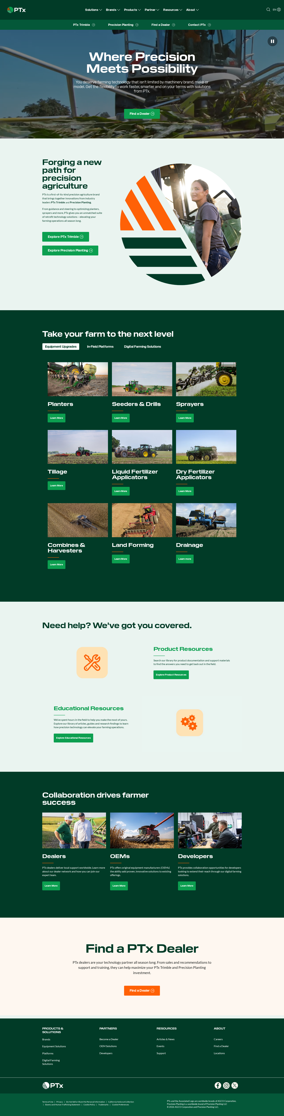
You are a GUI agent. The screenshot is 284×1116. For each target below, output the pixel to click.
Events (160, 1046)
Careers (218, 1039)
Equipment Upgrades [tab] (61, 346)
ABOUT (219, 1028)
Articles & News (166, 1039)
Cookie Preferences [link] (120, 1104)
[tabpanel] (142, 469)
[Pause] (272, 41)
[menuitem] (93, 10)
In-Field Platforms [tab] (100, 346)
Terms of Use (47, 1102)
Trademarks (103, 1104)
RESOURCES (167, 1028)
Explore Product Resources (171, 674)
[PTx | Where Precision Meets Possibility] (16, 9)
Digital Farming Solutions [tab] (142, 346)
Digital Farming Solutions (51, 1062)
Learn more (184, 558)
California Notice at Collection (121, 1102)
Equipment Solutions (54, 1046)
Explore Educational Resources (73, 737)
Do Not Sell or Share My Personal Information (85, 1102)
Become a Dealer (108, 1039)
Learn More (56, 417)
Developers (105, 1053)
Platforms (47, 1053)
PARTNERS (108, 1028)
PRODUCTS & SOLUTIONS (52, 1030)
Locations (219, 1053)
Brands (46, 1039)
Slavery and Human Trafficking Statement (62, 1104)
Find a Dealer (221, 1046)
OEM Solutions (108, 1046)
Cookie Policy (89, 1104)
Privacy (59, 1102)
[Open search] (268, 9)
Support (161, 1053)
